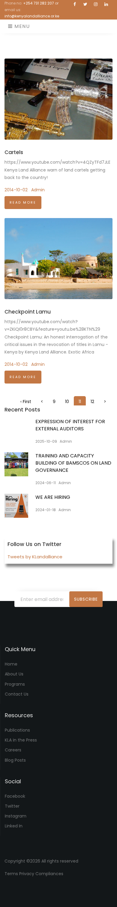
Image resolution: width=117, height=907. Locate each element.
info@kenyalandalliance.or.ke (31, 16)
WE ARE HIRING (52, 497)
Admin (38, 190)
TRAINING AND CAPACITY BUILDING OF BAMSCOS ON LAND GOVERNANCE (73, 463)
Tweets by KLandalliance (35, 557)
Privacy (26, 874)
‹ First (25, 402)
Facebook (15, 796)
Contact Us (16, 694)
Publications (17, 730)
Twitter (12, 806)
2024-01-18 (45, 509)
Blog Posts (15, 760)
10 (67, 402)
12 (92, 402)
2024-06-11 (45, 482)
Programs (15, 684)
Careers (13, 750)
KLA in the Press (21, 740)
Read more (23, 202)
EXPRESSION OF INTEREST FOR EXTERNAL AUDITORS (70, 425)
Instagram (15, 816)
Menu (21, 26)
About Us (14, 674)
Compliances (49, 874)
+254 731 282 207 (38, 3)
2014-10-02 (16, 190)
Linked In (13, 826)
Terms (11, 874)
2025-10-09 (46, 441)
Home (11, 664)
